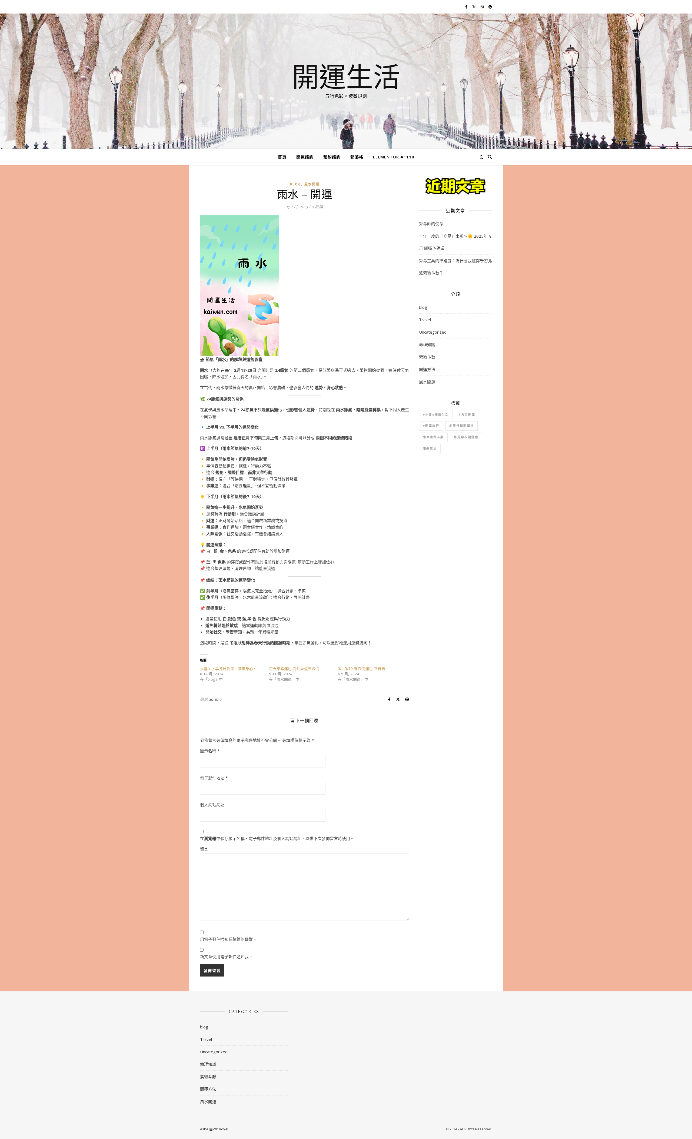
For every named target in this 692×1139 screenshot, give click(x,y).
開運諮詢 (305, 157)
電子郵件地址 (214, 778)
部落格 (356, 157)
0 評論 (317, 206)
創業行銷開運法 (461, 426)
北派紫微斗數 (433, 437)
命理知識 (427, 344)
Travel (425, 319)
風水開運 (312, 184)
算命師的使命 (431, 223)
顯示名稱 (209, 750)
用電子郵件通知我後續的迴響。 (228, 939)
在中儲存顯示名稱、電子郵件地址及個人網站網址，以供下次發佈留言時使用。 (277, 838)
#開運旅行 (431, 426)
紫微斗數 (427, 357)
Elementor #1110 (393, 157)
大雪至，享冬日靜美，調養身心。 (228, 668)
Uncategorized (433, 332)
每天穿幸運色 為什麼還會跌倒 (294, 668)
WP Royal (220, 1129)
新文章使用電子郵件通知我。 (226, 956)
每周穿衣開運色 (466, 437)
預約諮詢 (332, 157)
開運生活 (346, 76)
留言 (204, 849)
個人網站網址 (212, 804)
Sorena (215, 699)
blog (295, 184)
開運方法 (427, 369)
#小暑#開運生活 (436, 415)
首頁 (282, 157)
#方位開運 (467, 415)
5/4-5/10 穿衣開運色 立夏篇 (361, 668)
